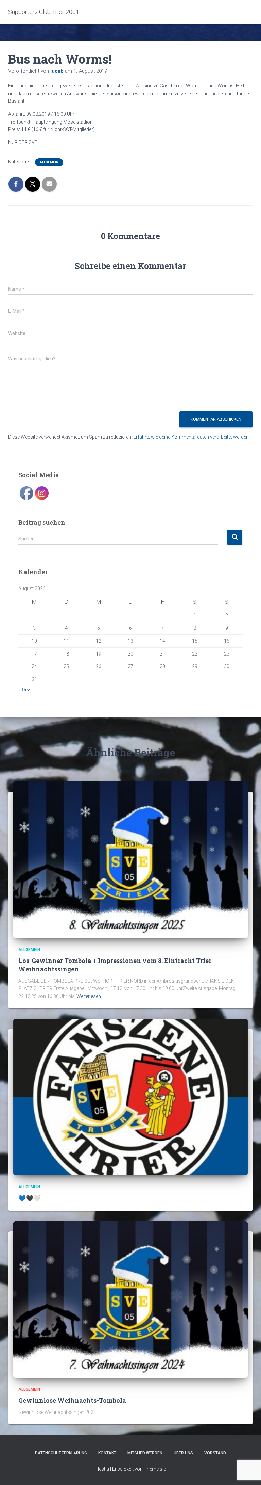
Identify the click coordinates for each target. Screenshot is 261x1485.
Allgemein (49, 162)
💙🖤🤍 (29, 1198)
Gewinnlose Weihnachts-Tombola (72, 1400)
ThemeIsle (155, 1469)
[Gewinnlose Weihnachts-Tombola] (130, 1299)
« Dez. (25, 689)
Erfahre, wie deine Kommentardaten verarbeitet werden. (191, 437)
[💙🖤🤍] (130, 1096)
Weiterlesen (88, 996)
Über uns (183, 1453)
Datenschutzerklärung (61, 1453)
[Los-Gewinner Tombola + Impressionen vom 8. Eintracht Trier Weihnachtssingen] (130, 859)
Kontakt (107, 1453)
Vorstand (215, 1453)
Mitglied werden (144, 1453)
